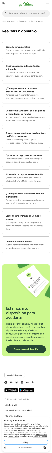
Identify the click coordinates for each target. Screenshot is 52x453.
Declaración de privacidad (18, 410)
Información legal (13, 416)
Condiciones (10, 405)
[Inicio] (4, 3)
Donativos (23, 21)
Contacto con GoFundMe (26, 349)
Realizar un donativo (37, 21)
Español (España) (14, 375)
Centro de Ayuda (8, 21)
